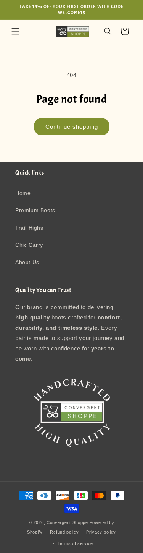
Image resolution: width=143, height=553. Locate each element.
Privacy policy (101, 532)
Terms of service (75, 543)
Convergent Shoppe (67, 522)
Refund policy (64, 532)
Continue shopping (71, 126)
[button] (15, 31)
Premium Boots (35, 210)
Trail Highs (29, 228)
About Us (27, 262)
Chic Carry (29, 245)
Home (23, 193)
